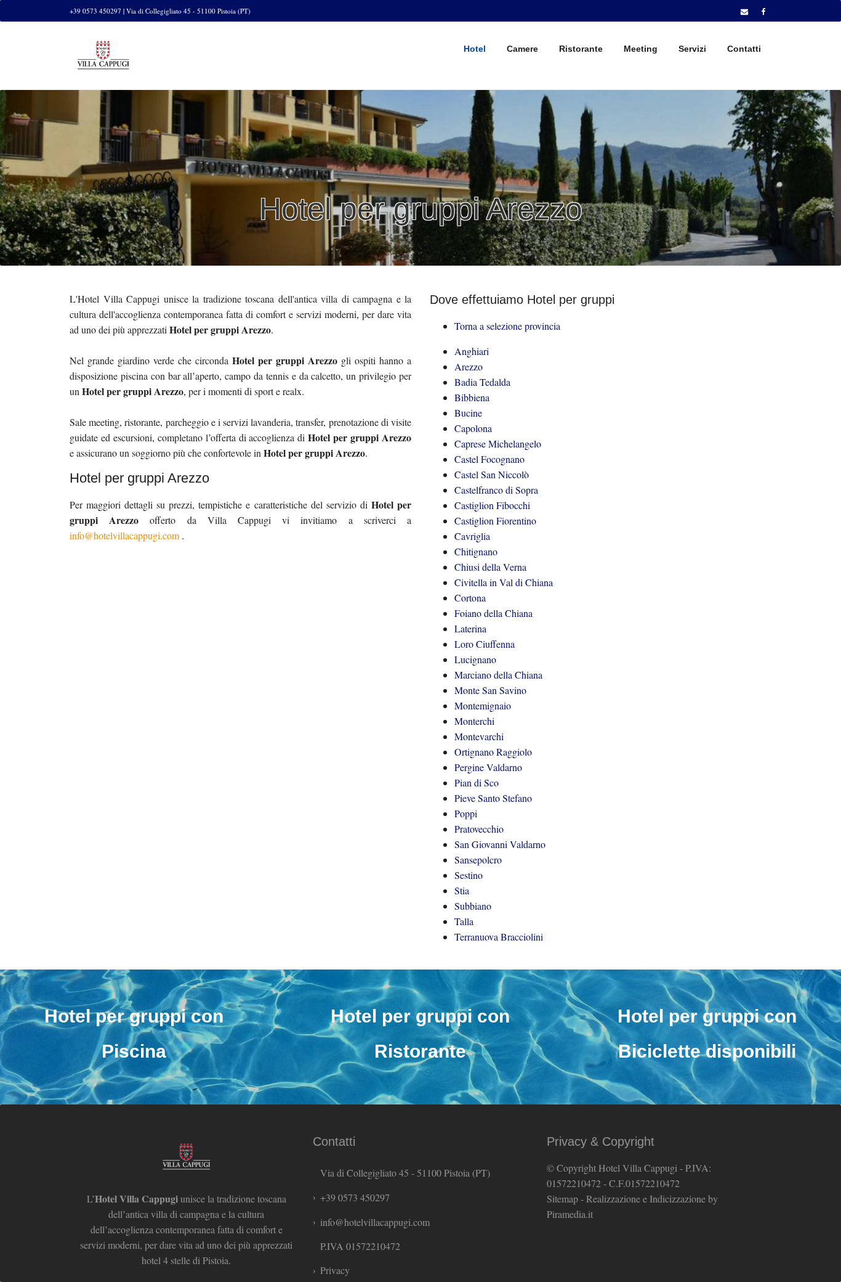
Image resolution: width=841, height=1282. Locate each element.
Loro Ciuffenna (484, 643)
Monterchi (474, 720)
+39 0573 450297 (355, 1197)
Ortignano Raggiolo (493, 751)
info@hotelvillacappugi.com (124, 535)
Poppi (465, 813)
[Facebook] (761, 11)
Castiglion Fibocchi (492, 505)
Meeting (641, 49)
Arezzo (468, 366)
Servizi (692, 49)
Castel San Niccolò (491, 474)
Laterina (470, 628)
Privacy (335, 1270)
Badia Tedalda (482, 381)
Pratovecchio (479, 828)
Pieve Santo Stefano (493, 797)
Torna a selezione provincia (507, 325)
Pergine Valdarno (488, 767)
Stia (461, 890)
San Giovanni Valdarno (499, 844)
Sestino (468, 874)
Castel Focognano (489, 458)
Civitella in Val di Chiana (503, 582)
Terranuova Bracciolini (498, 936)
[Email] (742, 11)
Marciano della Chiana (498, 674)
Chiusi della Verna (490, 566)
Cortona (470, 597)
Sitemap (562, 1198)
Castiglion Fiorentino (495, 520)
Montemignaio (482, 705)
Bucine (468, 412)
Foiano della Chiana (493, 612)
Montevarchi (479, 736)
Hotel (475, 49)
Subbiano (472, 905)
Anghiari (471, 351)
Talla (463, 921)
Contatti (744, 49)
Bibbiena (471, 397)
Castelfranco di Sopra (496, 489)
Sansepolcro (478, 859)
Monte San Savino (490, 690)
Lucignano (475, 659)
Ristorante (581, 49)
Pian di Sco (476, 782)
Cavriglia (472, 535)
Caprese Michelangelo (497, 443)
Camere (522, 49)
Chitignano (475, 551)
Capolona (473, 428)
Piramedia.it (570, 1213)
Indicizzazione (678, 1198)
